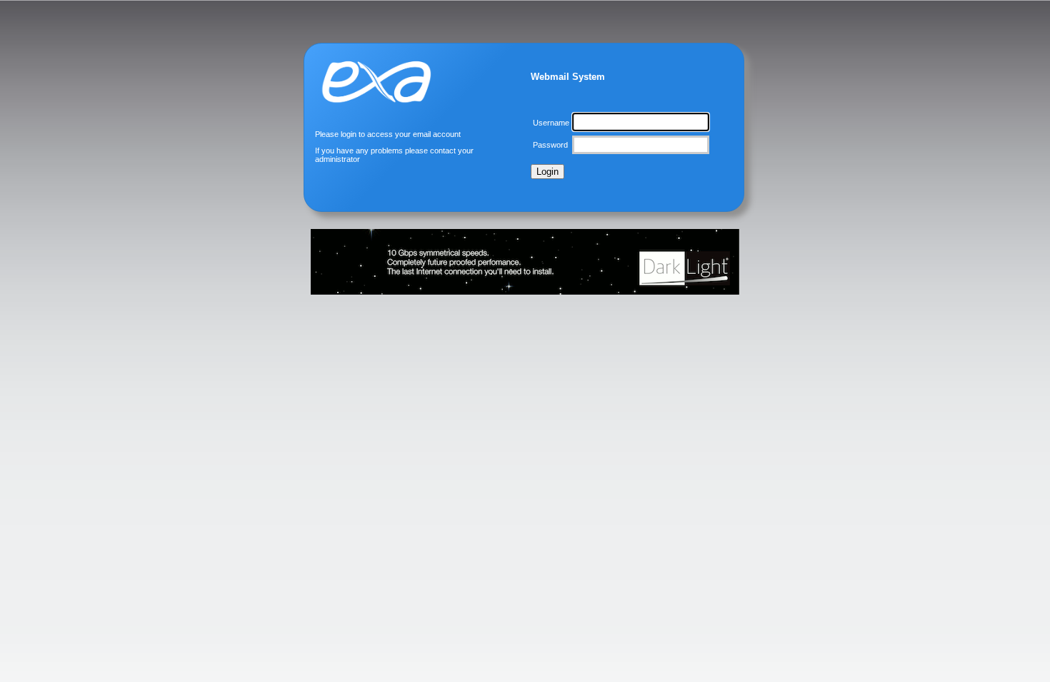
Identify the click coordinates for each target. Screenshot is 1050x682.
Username (551, 122)
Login (547, 171)
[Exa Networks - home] (378, 119)
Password (550, 145)
